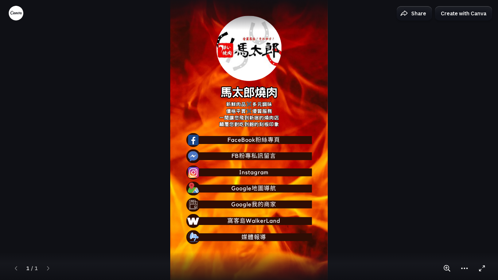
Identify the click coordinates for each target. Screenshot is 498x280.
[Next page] (48, 268)
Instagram (254, 172)
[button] (414, 13)
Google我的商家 (254, 204)
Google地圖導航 (254, 188)
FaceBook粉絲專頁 (253, 140)
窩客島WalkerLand (253, 221)
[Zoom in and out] (447, 268)
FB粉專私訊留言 (254, 156)
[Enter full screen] (482, 268)
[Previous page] (16, 268)
